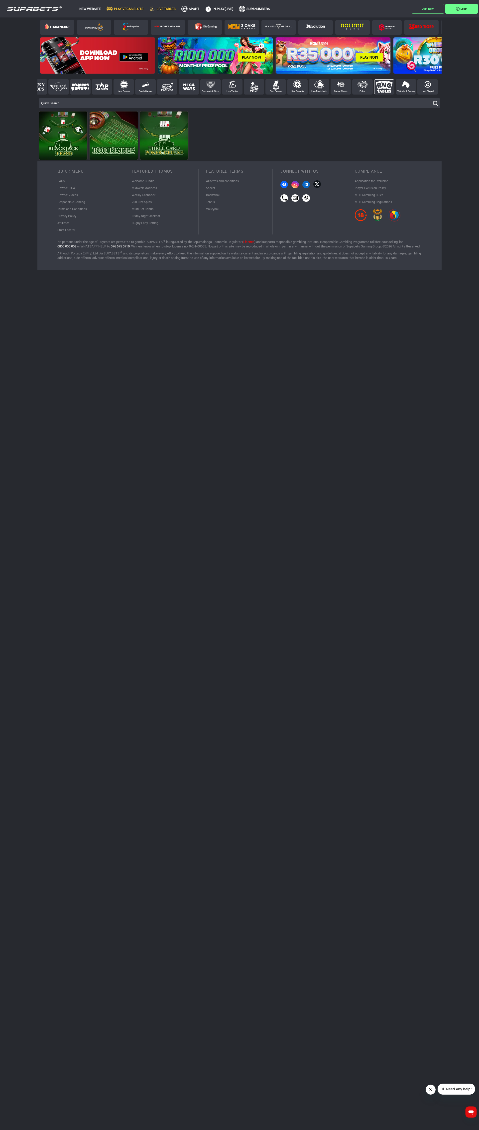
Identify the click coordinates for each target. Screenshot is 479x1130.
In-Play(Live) (223, 8)
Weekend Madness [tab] (59, 86)
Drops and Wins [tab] (254, 86)
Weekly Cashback (143, 195)
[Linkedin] (306, 184)
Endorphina (131, 27)
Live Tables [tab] (232, 91)
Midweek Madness (144, 188)
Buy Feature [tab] (167, 86)
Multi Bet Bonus (142, 209)
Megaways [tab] (189, 86)
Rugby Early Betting (145, 223)
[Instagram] (295, 184)
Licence (248, 241)
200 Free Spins (142, 202)
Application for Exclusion (371, 181)
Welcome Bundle (143, 181)
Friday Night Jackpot (146, 216)
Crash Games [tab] (145, 91)
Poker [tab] (362, 91)
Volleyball (212, 209)
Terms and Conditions (72, 209)
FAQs (61, 181)
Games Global (278, 27)
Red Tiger (421, 27)
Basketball (213, 195)
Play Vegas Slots (128, 8)
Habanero (57, 27)
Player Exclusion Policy (370, 188)
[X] (317, 184)
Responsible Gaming (71, 202)
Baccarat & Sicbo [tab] (210, 91)
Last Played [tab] (428, 91)
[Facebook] (284, 184)
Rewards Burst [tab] (80, 86)
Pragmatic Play (94, 27)
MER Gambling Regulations (373, 202)
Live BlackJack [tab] (319, 91)
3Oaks (242, 27)
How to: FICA (66, 188)
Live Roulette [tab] (297, 91)
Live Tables (166, 8)
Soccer (210, 188)
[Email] (295, 198)
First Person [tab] (276, 91)
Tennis (210, 202)
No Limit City (352, 27)
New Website (90, 8)
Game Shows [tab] (341, 91)
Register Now (428, 9)
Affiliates (63, 223)
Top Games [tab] (102, 86)
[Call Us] (284, 198)
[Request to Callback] (306, 198)
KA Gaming (205, 27)
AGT (168, 27)
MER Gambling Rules (369, 195)
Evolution (315, 27)
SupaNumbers (258, 8)
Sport (194, 8)
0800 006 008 (66, 246)
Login (464, 8)
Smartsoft (387, 27)
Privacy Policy (66, 216)
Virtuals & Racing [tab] (406, 91)
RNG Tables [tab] (384, 86)
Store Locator (66, 230)
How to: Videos (67, 195)
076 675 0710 (120, 246)
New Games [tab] (124, 91)
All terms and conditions (222, 181)
